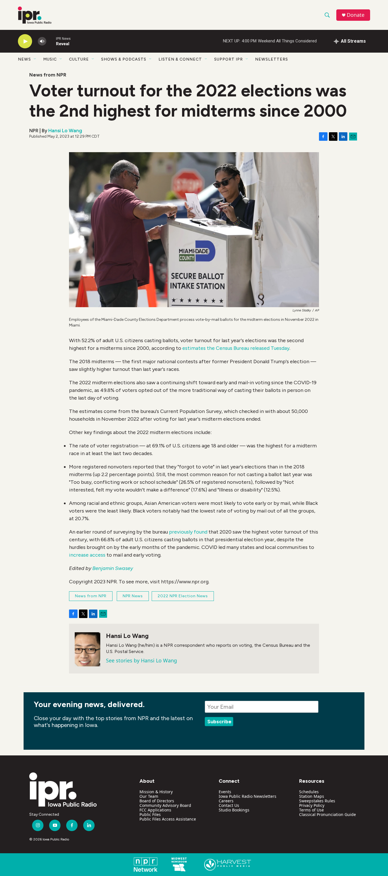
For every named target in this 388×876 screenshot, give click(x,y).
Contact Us (229, 805)
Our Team (148, 796)
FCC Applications (155, 810)
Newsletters (271, 59)
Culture (79, 59)
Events (225, 791)
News (24, 59)
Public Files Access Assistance (167, 819)
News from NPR (47, 75)
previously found (188, 532)
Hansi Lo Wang (65, 130)
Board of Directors (156, 800)
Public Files (150, 814)
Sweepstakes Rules (317, 800)
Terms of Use (311, 810)
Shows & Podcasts (123, 59)
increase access (87, 555)
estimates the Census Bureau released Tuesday (235, 348)
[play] (25, 41)
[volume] (42, 41)
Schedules (309, 791)
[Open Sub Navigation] (35, 59)
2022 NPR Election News (183, 596)
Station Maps (311, 796)
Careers (226, 800)
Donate (355, 15)
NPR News (133, 596)
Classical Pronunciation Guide (327, 814)
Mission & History (156, 791)
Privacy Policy (311, 805)
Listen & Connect (180, 59)
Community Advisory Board (165, 805)
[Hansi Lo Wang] (87, 649)
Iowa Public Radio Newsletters (247, 796)
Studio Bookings (234, 810)
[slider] (51, 41)
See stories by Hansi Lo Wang (141, 660)
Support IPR (228, 59)
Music (50, 59)
